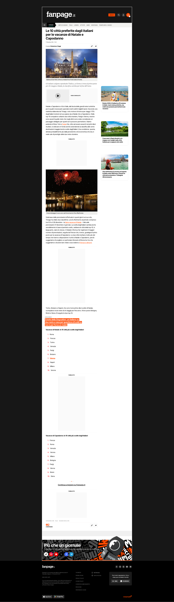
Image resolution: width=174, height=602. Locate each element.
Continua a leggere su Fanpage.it (71, 485)
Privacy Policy (80, 578)
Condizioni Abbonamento (83, 584)
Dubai (64, 124)
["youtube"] (56, 554)
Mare (88, 25)
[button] (95, 46)
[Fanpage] (48, 566)
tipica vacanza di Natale (73, 222)
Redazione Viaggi (56, 46)
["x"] (61, 554)
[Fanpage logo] (58, 15)
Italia (70, 25)
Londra (76, 25)
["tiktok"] (46, 554)
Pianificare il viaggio (105, 25)
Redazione (78, 587)
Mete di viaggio (63, 25)
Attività (82, 25)
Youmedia (78, 572)
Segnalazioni (79, 575)
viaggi (51, 25)
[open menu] (44, 25)
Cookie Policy (79, 581)
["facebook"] (66, 554)
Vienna (52, 358)
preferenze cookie (81, 590)
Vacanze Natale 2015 (64, 520)
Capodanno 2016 (50, 520)
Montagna (94, 25)
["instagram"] (51, 554)
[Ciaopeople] (127, 597)
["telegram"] (71, 554)
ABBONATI (112, 14)
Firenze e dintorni (86, 243)
